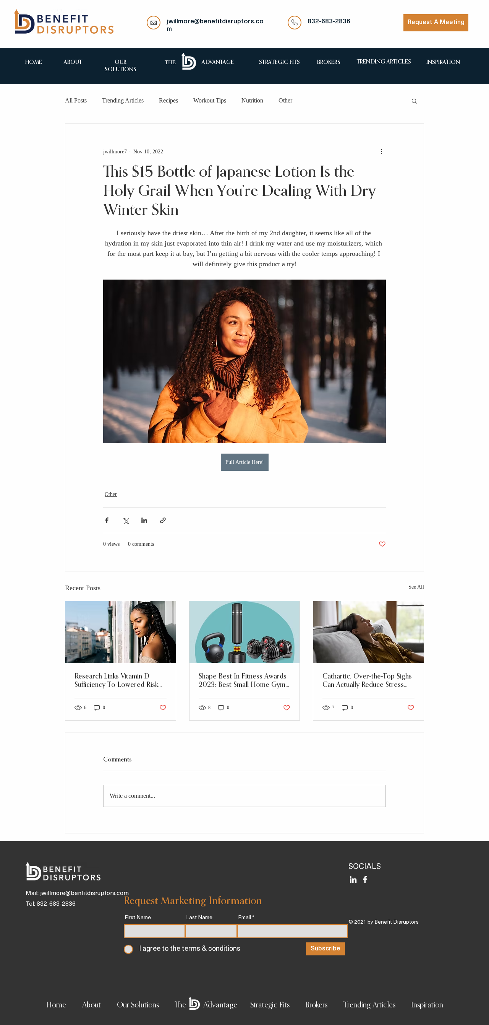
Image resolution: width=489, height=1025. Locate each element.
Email (244, 918)
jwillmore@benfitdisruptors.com (84, 893)
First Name (138, 918)
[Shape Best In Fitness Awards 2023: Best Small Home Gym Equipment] (244, 632)
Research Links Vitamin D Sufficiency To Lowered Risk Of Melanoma (116, 681)
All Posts (76, 100)
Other (285, 100)
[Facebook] (365, 879)
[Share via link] (163, 520)
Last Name (199, 918)
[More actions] (381, 151)
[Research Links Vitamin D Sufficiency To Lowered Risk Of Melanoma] (120, 632)
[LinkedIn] (353, 879)
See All (416, 587)
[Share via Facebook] (106, 520)
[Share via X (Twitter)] (125, 520)
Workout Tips (209, 100)
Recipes (168, 100)
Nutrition (252, 100)
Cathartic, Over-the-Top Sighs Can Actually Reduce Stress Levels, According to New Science (367, 681)
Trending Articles (123, 100)
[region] (73, 62)
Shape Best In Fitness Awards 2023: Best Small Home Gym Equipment (243, 681)
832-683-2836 (329, 21)
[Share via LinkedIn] (144, 520)
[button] (414, 101)
